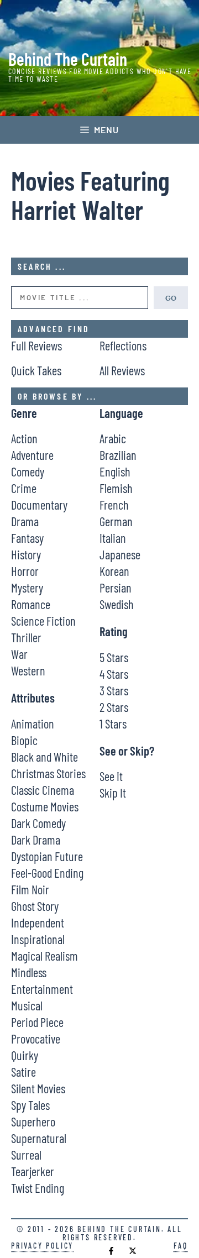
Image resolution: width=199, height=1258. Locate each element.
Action (24, 438)
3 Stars (114, 690)
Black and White (44, 756)
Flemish (116, 488)
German (116, 521)
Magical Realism (44, 955)
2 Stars (114, 707)
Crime (23, 488)
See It (111, 776)
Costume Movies (44, 806)
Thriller (26, 637)
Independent (37, 922)
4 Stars (114, 674)
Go (170, 297)
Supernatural (38, 1138)
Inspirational (38, 939)
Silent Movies (38, 1088)
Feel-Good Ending (47, 873)
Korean (114, 571)
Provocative (35, 1038)
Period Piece (37, 1022)
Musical (27, 1005)
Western (28, 670)
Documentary (39, 504)
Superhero (33, 1121)
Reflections (123, 345)
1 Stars (113, 723)
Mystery (27, 587)
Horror (25, 571)
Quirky (24, 1055)
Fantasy (27, 538)
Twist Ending (37, 1188)
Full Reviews (36, 345)
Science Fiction (43, 621)
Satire (23, 1072)
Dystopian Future (47, 856)
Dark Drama (35, 839)
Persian (116, 587)
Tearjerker (32, 1171)
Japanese (120, 554)
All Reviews (122, 370)
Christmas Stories (48, 773)
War (19, 654)
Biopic (24, 740)
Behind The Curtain (67, 58)
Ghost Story (35, 906)
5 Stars (114, 657)
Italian (113, 538)
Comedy (27, 471)
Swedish (117, 604)
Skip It (113, 792)
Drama (25, 521)
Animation (32, 723)
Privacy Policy (42, 1245)
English (115, 471)
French (114, 504)
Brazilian (118, 455)
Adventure (32, 455)
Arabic (113, 438)
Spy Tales (30, 1105)
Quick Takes (36, 370)
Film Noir (30, 889)
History (26, 554)
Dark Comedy (38, 823)
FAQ (181, 1245)
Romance (30, 604)
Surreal (26, 1154)
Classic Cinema (42, 790)
